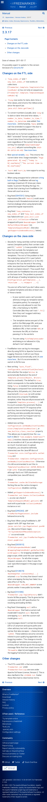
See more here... (31, 150)
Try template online (10, 719)
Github (7, 762)
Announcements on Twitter (13, 754)
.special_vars (7, 729)
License (5, 705)
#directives (40, 21)
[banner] (23, 3)
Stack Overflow (31, 762)
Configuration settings (11, 732)
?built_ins (6, 727)
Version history (8, 700)
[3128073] (20, 571)
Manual (22, 7)
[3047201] (20, 196)
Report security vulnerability (13, 748)
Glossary (17, 21)
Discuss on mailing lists (12, 756)
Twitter (17, 762)
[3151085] (19, 592)
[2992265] (20, 511)
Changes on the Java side (18, 48)
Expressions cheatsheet (12, 721)
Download (6, 697)
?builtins (33, 21)
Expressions (24, 21)
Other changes (13, 53)
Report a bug (7, 746)
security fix (18, 68)
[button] (2, 2)
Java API (33, 7)
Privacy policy (8, 708)
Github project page (10, 743)
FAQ (4, 702)
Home (12, 7)
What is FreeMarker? (10, 694)
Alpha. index (8, 21)
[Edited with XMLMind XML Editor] (9, 768)
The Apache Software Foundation (24, 785)
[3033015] (20, 545)
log (37, 180)
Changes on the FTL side (17, 43)
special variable (18, 155)
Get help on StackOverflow (13, 751)
